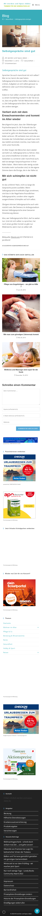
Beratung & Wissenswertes (14, 636)
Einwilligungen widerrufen (14, 903)
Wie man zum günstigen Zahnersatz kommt (21, 334)
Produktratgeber (10, 826)
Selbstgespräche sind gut (23, 19)
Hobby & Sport (9, 648)
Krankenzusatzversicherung (15, 822)
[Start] (3, 19)
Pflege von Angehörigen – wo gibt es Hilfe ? (21, 285)
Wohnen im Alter (10, 627)
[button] (4, 912)
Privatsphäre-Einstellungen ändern (18, 894)
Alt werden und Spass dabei (16, 58)
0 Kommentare (10, 63)
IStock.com (15, 237)
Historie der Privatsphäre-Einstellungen (20, 898)
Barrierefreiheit (10, 890)
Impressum (8, 881)
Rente (5, 640)
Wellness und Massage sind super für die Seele (21, 371)
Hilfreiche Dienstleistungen (15, 818)
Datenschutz (9, 885)
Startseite (7, 623)
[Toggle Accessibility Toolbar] (37, 911)
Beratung (7, 813)
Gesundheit (28, 61)
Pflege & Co (7, 631)
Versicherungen (10, 831)
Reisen (6, 652)
